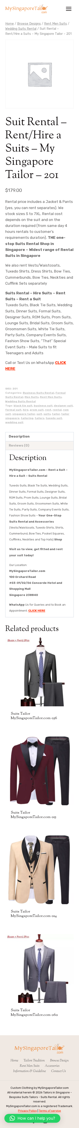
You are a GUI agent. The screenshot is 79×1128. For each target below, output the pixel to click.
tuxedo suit (54, 418)
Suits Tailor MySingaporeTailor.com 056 (34, 716)
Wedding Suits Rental (20, 401)
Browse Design (59, 1060)
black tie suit (23, 405)
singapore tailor (23, 414)
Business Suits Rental (38, 392)
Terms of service (50, 1110)
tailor (56, 414)
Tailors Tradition (34, 1060)
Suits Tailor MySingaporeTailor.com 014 (34, 914)
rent (48, 409)
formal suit (13, 409)
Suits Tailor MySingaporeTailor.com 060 (34, 1012)
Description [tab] (19, 436)
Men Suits (32, 397)
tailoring (27, 418)
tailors (39, 418)
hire (26, 409)
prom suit (37, 409)
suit (39, 414)
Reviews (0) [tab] (19, 445)
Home (14, 1060)
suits (47, 414)
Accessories (52, 1066)
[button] (32, 1118)
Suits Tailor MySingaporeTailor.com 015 (33, 815)
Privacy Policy (27, 1110)
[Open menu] (68, 8)
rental (57, 409)
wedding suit (14, 422)
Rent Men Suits (51, 397)
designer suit (63, 405)
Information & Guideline (29, 1071)
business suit (43, 405)
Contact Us (58, 1071)
